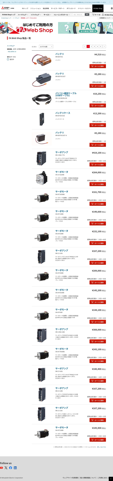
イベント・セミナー (84, 8)
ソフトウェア (35, 15)
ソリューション (35, 8)
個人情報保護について (88, 478)
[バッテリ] (42, 60)
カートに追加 (99, 66)
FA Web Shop (97, 8)
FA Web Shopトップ (8, 14)
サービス (46, 15)
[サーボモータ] (41, 178)
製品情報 (46, 8)
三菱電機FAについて (104, 18)
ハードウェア (22, 15)
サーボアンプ (61, 152)
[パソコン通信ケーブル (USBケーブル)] (42, 99)
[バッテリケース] (41, 119)
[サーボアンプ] (41, 158)
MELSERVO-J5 (12, 51)
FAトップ (25, 8)
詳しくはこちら (101, 447)
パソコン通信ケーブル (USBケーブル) (66, 94)
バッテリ (59, 53)
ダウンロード (71, 8)
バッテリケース (62, 112)
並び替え (34, 47)
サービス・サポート (58, 8)
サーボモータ (61, 171)
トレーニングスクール (61, 15)
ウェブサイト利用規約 (70, 478)
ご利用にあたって (104, 478)
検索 (87, 14)
